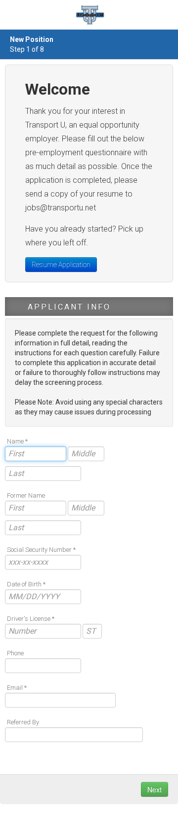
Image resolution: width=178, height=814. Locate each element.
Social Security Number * (41, 549)
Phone (15, 653)
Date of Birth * (26, 584)
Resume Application (61, 265)
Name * (17, 441)
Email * (17, 687)
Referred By (23, 722)
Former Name (26, 495)
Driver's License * (30, 618)
